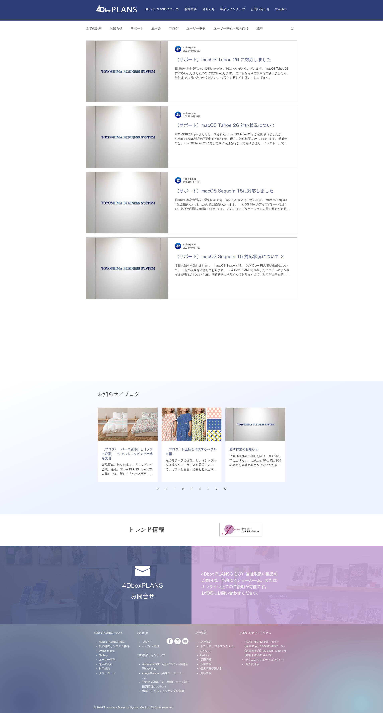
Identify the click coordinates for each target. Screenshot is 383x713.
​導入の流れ (106, 664)
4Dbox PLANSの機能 (112, 641)
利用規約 (104, 668)
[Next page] (216, 488)
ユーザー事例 (195, 28)
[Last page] (225, 488)
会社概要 (200, 632)
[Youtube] (185, 641)
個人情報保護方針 (211, 668)
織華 (260, 28)
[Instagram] (177, 641)
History (204, 655)
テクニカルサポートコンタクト (264, 659)
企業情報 (205, 664)
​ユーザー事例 (107, 659)
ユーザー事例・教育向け (231, 28)
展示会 (156, 28)
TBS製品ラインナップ (151, 655)
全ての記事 (94, 28)
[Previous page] (166, 488)
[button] (292, 29)
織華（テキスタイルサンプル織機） (164, 690)
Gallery (103, 655)
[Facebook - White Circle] (170, 641)
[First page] (158, 488)
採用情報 (205, 659)
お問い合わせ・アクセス (255, 632)
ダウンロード (107, 673)
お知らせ (116, 28)
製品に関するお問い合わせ (262, 641)
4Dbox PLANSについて (108, 632)
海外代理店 (252, 664)
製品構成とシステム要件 (114, 646)
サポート (136, 28)
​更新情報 (205, 673)
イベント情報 (150, 646)
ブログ (173, 28)
